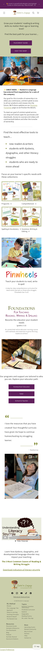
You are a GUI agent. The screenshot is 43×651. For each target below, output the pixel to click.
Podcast (8, 634)
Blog (7, 632)
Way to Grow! (28, 631)
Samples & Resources (12, 628)
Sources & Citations (12, 639)
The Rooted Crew (12, 619)
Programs (5, 204)
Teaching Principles (13, 614)
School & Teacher (21, 401)
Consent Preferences (7, 650)
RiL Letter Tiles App (27, 618)
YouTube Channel (11, 637)
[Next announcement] (39, 4)
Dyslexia (24, 612)
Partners (26, 633)
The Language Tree (12, 608)
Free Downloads (11, 630)
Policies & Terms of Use (21, 597)
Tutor (21, 394)
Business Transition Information (28, 607)
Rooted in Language (23, 601)
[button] (4, 13)
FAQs (25, 636)
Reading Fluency (27, 616)
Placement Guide (11, 626)
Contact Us (27, 638)
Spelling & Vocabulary (10, 229)
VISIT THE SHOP (21, 51)
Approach (10, 610)
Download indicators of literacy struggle (21, 569)
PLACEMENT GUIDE (21, 43)
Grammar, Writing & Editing (29, 230)
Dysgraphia (25, 614)
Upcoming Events (29, 627)
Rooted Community (30, 629)
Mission (9, 606)
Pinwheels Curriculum (28, 610)
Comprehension (28, 204)
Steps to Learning (12, 612)
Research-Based (11, 616)
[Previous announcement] (4, 4)
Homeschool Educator (21, 387)
